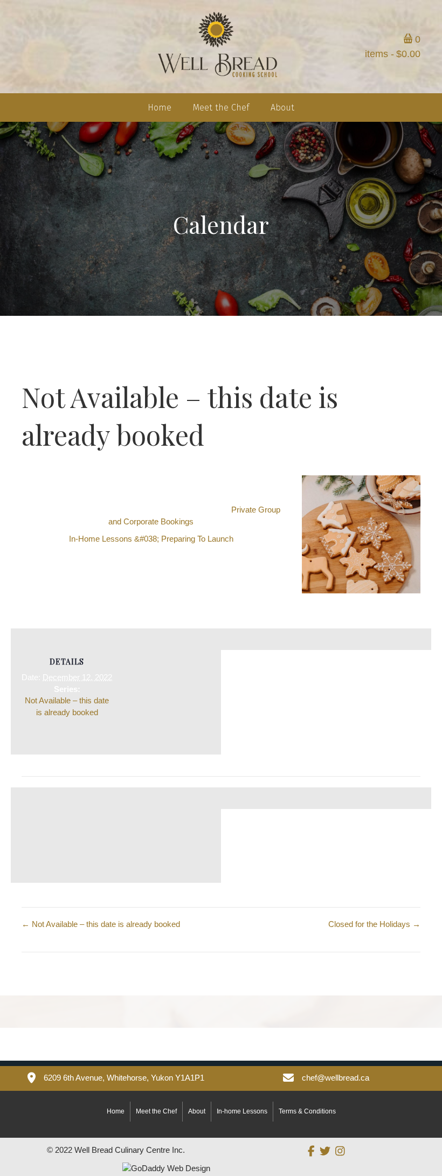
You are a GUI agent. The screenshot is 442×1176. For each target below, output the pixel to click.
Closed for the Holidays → (374, 924)
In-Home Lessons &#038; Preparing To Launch (151, 538)
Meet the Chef (156, 1111)
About (196, 1111)
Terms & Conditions (307, 1111)
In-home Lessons (242, 1111)
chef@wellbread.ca (335, 1077)
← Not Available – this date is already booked (101, 924)
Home (116, 1111)
